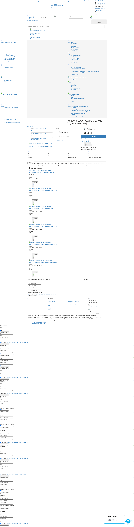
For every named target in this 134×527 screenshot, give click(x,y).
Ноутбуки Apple (74, 56)
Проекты (53, 7)
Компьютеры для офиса (73, 301)
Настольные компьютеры (9, 55)
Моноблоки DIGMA (75, 47)
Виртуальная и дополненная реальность (77, 77)
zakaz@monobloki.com (87, 0)
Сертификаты (54, 4)
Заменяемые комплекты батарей (78, 113)
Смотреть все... (74, 50)
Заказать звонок (99, 10)
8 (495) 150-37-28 (100, 3)
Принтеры (73, 101)
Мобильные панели (8, 80)
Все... (31, 38)
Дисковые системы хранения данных (12, 120)
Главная (69, 116)
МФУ (72, 97)
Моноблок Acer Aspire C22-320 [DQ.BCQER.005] (43, 244)
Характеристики (38, 160)
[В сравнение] (33, 184)
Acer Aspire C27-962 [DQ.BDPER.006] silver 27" (42, 172)
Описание (31, 160)
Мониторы (70, 82)
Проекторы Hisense (8, 67)
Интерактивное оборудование (8, 77)
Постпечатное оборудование (77, 100)
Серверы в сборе (8, 109)
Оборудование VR (75, 79)
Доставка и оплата (33, 1)
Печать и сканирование (73, 94)
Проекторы (32, 35)
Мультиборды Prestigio (76, 67)
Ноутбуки (32, 34)
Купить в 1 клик (84, 138)
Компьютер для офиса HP (10, 59)
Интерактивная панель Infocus (78, 68)
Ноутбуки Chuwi (74, 59)
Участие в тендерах (42, 1)
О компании (51, 1)
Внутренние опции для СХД (10, 119)
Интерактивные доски (35, 37)
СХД (2, 118)
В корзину (93, 136)
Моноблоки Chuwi (75, 45)
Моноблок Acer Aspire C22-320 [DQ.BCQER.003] (43, 208)
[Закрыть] (105, 297)
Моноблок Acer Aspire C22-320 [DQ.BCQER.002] (43, 190)
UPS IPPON (73, 107)
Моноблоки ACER (80, 116)
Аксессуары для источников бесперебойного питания (83, 109)
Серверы (3, 106)
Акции (49, 304)
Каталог (57, 16)
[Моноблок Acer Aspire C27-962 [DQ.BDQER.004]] (42, 129)
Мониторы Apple (74, 86)
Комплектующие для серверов (11, 107)
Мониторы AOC (74, 85)
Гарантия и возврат (64, 160)
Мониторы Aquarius (75, 88)
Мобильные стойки (8, 81)
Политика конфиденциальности (38, 322)
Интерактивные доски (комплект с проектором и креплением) (85, 71)
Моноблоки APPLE (75, 43)
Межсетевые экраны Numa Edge (37, 30)
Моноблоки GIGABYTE (76, 49)
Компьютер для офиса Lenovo (11, 61)
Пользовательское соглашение (38, 323)
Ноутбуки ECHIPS (75, 61)
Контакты (70, 1)
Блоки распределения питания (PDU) (79, 111)
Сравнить (88, 143)
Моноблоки (32, 31)
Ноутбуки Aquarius (75, 58)
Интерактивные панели (9, 79)
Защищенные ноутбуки (76, 55)
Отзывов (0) (46, 160)
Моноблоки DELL (75, 46)
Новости (49, 305)
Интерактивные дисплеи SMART (78, 70)
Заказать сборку (85, 141)
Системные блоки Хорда (9, 58)
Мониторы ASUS (74, 89)
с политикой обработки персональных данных (45, 294)
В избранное (89, 144)
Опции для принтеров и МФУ (77, 98)
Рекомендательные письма (57, 5)
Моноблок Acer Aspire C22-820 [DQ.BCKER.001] (43, 262)
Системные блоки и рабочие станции (12, 56)
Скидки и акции (34, 29)
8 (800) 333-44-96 (100, 0)
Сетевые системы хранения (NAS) (12, 122)
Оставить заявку (85, 140)
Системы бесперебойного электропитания (78, 106)
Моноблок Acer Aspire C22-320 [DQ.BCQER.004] (43, 226)
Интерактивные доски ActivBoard (78, 72)
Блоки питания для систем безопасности (80, 110)
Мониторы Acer (74, 84)
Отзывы (65, 1)
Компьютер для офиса (35, 33)
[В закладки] (33, 186)
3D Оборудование (75, 95)
